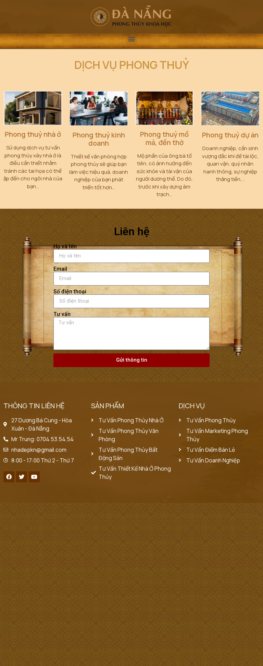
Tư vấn (62, 314)
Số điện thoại (69, 291)
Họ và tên (65, 246)
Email (60, 269)
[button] (131, 39)
